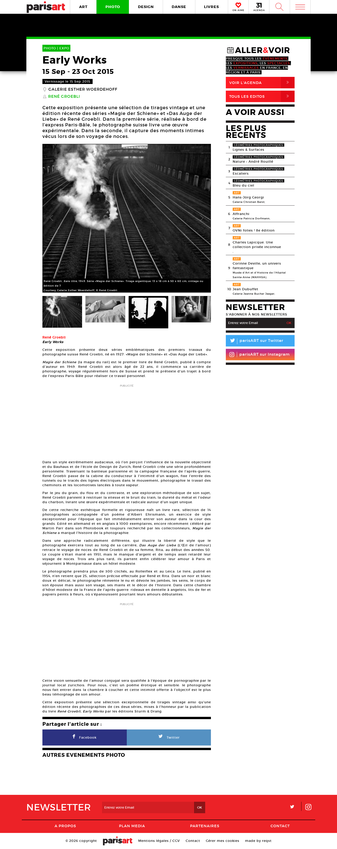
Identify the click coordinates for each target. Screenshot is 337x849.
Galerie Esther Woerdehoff (82, 89)
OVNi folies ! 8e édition (254, 230)
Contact (280, 826)
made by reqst (258, 841)
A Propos (65, 826)
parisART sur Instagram (264, 354)
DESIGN (146, 6)
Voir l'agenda (260, 82)
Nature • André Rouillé (253, 161)
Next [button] (201, 218)
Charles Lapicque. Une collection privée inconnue (257, 244)
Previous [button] (51, 218)
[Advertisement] (126, 420)
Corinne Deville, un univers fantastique (257, 265)
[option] (126, 218)
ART (83, 6)
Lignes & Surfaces (248, 150)
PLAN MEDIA (132, 826)
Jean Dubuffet (245, 289)
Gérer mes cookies (222, 841)
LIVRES (211, 6)
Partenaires (204, 826)
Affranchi (241, 214)
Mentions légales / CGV (159, 841)
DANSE (179, 6)
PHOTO (112, 6)
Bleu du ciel (243, 185)
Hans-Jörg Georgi (248, 197)
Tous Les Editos (260, 96)
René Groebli (64, 96)
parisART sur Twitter (256, 341)
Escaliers (241, 173)
